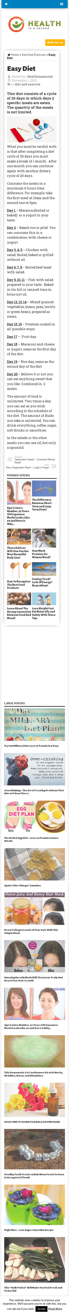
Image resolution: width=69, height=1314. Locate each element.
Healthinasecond (40, 76)
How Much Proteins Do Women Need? (41, 554)
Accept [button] (41, 1309)
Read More (55, 1308)
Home (15, 54)
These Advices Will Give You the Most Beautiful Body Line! (18, 552)
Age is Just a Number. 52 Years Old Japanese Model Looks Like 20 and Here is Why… (18, 515)
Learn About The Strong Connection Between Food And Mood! (19, 613)
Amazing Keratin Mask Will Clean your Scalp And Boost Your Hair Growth (33, 979)
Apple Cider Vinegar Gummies (22, 885)
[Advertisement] (34, 661)
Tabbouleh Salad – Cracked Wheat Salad (34, 460)
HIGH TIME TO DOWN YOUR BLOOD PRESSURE (32, 1122)
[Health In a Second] (34, 23)
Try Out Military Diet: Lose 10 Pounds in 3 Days (31, 745)
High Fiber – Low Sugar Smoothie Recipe (29, 1230)
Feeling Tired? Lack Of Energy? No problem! (42, 582)
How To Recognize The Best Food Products (18, 584)
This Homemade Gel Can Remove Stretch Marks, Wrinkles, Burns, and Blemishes (33, 1074)
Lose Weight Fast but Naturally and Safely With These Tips (43, 613)
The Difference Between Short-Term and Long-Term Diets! (42, 504)
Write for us (55, 42)
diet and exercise (33, 54)
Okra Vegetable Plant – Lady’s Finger (27, 466)
